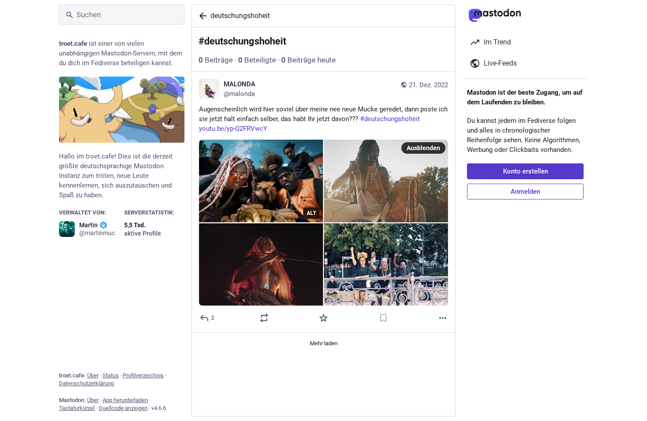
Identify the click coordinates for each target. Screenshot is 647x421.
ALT (311, 213)
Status (111, 375)
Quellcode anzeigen (123, 408)
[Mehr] (442, 318)
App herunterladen (125, 400)
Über (93, 375)
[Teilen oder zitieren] (264, 318)
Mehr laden (324, 343)
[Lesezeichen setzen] (383, 318)
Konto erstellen (525, 171)
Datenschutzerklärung (86, 383)
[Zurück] (201, 16)
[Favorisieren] (323, 318)
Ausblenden (423, 147)
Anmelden (525, 192)
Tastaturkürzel (77, 408)
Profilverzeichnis (143, 375)
